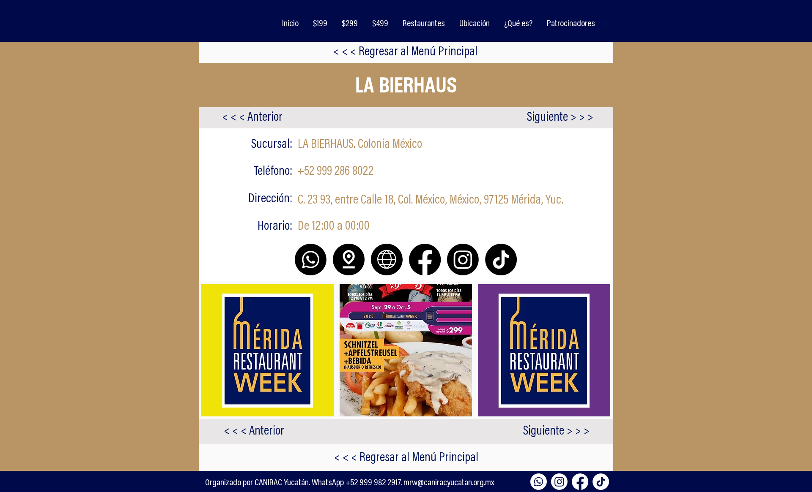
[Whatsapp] (538, 481)
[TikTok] (601, 481)
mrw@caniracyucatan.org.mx (448, 483)
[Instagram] (559, 481)
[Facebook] (580, 481)
